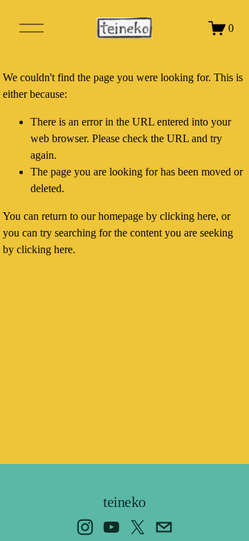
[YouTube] (111, 527)
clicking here (188, 216)
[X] (137, 527)
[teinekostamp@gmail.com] (164, 527)
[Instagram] (85, 527)
